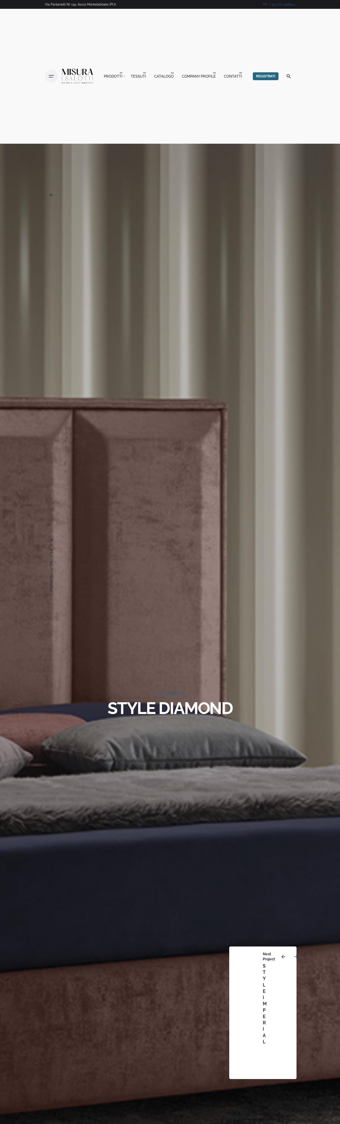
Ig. (51, 539)
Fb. (51, 562)
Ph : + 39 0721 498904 (279, 4)
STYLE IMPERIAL (265, 1004)
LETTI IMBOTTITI (170, 694)
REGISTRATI (265, 76)
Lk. (51, 550)
